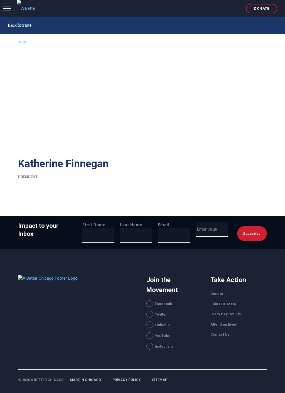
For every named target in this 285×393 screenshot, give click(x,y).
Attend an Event (223, 324)
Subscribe (252, 234)
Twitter (161, 314)
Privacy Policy (126, 380)
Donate (261, 8)
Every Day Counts (225, 314)
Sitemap (159, 380)
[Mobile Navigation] (7, 8)
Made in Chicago (85, 380)
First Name (93, 225)
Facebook (163, 304)
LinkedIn (162, 325)
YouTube (162, 336)
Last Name (131, 225)
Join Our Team (223, 304)
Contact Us (219, 334)
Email (163, 225)
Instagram (164, 346)
